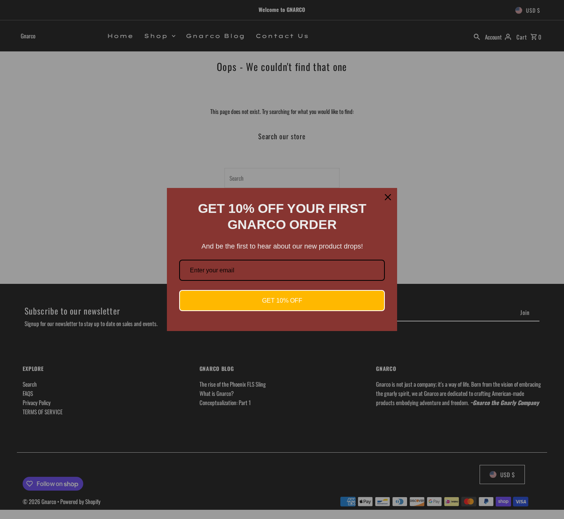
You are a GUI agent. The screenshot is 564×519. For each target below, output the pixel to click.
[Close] (388, 197)
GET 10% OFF (282, 300)
